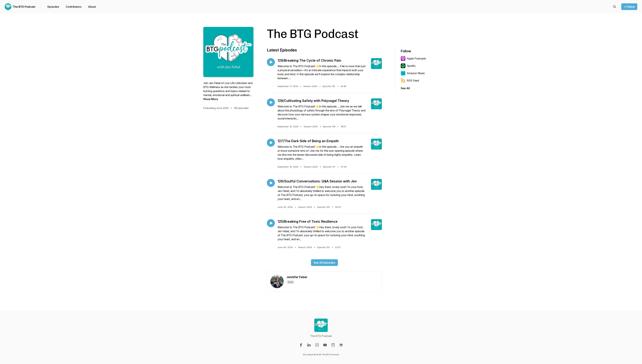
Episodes (53, 6)
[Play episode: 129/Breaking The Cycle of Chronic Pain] (271, 62)
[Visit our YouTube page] (325, 345)
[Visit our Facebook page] (301, 345)
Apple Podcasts (416, 58)
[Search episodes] (614, 7)
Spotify (411, 65)
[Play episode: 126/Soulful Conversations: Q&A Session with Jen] (271, 183)
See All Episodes (324, 262)
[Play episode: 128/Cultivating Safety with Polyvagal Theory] (271, 102)
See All (405, 88)
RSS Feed (413, 80)
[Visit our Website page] (333, 345)
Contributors (73, 6)
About (92, 6)
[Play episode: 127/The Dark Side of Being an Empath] (271, 143)
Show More (210, 99)
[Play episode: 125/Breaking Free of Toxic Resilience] (271, 223)
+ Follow (629, 6)
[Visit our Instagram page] (317, 345)
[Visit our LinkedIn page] (309, 345)
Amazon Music (416, 73)
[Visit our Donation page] (341, 345)
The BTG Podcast (24, 6)
